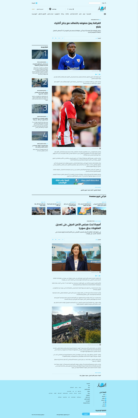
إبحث (103, 3)
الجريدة (33, 3)
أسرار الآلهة (72, 387)
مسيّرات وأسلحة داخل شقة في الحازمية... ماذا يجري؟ (41, 93)
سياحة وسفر (65, 397)
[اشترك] (76, 181)
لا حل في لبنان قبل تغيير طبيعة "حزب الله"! (54, 204)
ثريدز (104, 404)
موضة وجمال (73, 397)
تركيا (47, 62)
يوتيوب (103, 398)
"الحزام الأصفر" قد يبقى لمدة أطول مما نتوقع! (84, 204)
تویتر (104, 394)
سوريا (86, 375)
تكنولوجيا (57, 14)
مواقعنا (70, 9)
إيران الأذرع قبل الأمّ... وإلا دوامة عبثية (39, 204)
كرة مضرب (71, 393)
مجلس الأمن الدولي (93, 375)
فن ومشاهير (79, 397)
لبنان (80, 14)
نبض (104, 402)
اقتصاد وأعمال (74, 14)
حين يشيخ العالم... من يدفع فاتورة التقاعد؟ (70, 204)
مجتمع (76, 387)
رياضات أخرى (50, 393)
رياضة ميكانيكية (65, 393)
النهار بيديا (34, 14)
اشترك (33, 9)
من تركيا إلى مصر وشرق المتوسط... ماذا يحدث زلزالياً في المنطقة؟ (40, 64)
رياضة (62, 14)
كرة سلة (75, 393)
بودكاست (54, 9)
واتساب (103, 406)
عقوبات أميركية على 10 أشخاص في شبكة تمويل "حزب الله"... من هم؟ (40, 119)
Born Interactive (35, 414)
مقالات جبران (69, 391)
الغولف (55, 393)
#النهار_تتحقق (42, 14)
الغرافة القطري (97, 190)
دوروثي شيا (82, 375)
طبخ (69, 397)
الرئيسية (89, 14)
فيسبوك (103, 396)
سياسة (80, 387)
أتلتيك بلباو (90, 190)
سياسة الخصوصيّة (86, 403)
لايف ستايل (50, 14)
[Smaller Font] (99, 74)
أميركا (99, 375)
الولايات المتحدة (97, 221)
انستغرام (103, 400)
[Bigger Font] (96, 74)
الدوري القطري (84, 190)
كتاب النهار (104, 202)
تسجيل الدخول (40, 9)
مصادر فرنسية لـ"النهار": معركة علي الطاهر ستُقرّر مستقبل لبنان (40, 146)
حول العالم (59, 397)
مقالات (67, 14)
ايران (84, 14)
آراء (75, 391)
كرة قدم (79, 393)
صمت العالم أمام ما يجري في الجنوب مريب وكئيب (99, 204)
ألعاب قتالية (59, 393)
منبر (73, 391)
